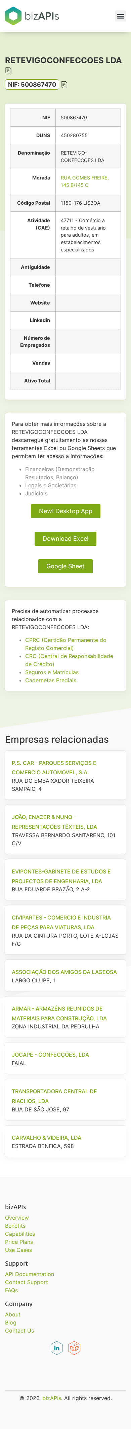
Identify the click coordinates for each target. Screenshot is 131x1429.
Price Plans (19, 1241)
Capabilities (20, 1233)
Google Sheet (65, 566)
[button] (120, 16)
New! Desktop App (65, 511)
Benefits (15, 1225)
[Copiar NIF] (64, 84)
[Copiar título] (8, 70)
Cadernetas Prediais (50, 680)
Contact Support (26, 1282)
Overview (17, 1217)
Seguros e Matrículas (52, 672)
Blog (10, 1322)
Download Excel (65, 538)
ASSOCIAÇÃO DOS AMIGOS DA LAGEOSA (64, 972)
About (12, 1314)
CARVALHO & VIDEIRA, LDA (46, 1137)
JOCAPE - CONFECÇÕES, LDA (50, 1054)
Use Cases (18, 1250)
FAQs (11, 1290)
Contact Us (19, 1330)
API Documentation (29, 1274)
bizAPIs (51, 1398)
